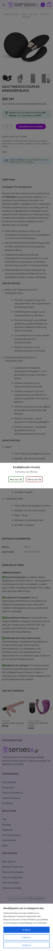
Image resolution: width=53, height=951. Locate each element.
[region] (26, 927)
